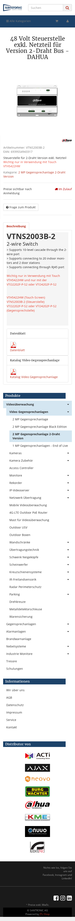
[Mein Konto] (67, 21)
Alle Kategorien (20, 21)
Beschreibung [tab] (16, 226)
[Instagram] (62, 898)
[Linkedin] (69, 898)
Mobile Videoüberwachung (28, 505)
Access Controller (21, 468)
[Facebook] (56, 898)
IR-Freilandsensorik (22, 579)
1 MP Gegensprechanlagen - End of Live (40, 446)
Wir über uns (15, 690)
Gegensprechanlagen (21, 624)
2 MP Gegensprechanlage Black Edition (39, 427)
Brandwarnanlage (18, 639)
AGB (9, 697)
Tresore (11, 661)
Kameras (15, 453)
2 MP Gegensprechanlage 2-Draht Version (36, 436)
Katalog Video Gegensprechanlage (34, 377)
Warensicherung (20, 617)
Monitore (15, 475)
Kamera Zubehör (21, 460)
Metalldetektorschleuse (25, 609)
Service (11, 720)
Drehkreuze (17, 602)
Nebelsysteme (16, 646)
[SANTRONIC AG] (12, 7)
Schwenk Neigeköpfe (23, 557)
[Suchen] (67, 8)
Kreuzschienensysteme (25, 572)
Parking (14, 594)
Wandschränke (19, 542)
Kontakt (11, 727)
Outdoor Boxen (19, 535)
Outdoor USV (18, 527)
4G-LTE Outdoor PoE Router (28, 512)
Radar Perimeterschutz (25, 587)
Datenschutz (15, 705)
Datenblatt (17, 350)
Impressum (14, 712)
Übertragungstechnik (24, 550)
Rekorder (15, 483)
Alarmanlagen (16, 631)
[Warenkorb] (56, 21)
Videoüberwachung (20, 404)
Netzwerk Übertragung (25, 498)
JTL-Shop (45, 914)
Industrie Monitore (19, 654)
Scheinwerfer (18, 565)
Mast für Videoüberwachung (29, 520)
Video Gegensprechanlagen (28, 412)
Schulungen (14, 669)
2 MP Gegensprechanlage (30, 419)
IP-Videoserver (19, 490)
